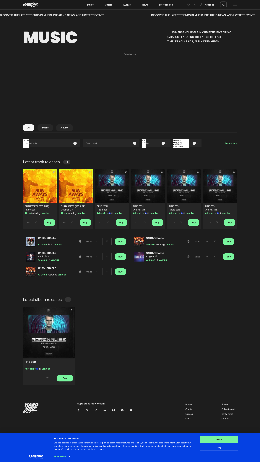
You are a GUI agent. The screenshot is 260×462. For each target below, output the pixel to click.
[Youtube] (131, 410)
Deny (219, 447)
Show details (60, 457)
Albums (65, 127)
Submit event (228, 409)
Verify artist (227, 414)
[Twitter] (87, 410)
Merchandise (166, 4)
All (28, 127)
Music (90, 4)
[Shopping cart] (195, 4)
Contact (226, 418)
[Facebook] (78, 410)
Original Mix (67, 209)
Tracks (45, 127)
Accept (219, 439)
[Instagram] (113, 410)
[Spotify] (122, 410)
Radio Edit (30, 209)
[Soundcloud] (105, 410)
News (145, 4)
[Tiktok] (96, 410)
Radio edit (102, 209)
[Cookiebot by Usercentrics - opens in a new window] (36, 457)
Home (188, 404)
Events (127, 4)
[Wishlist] (189, 4)
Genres (189, 414)
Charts (108, 4)
